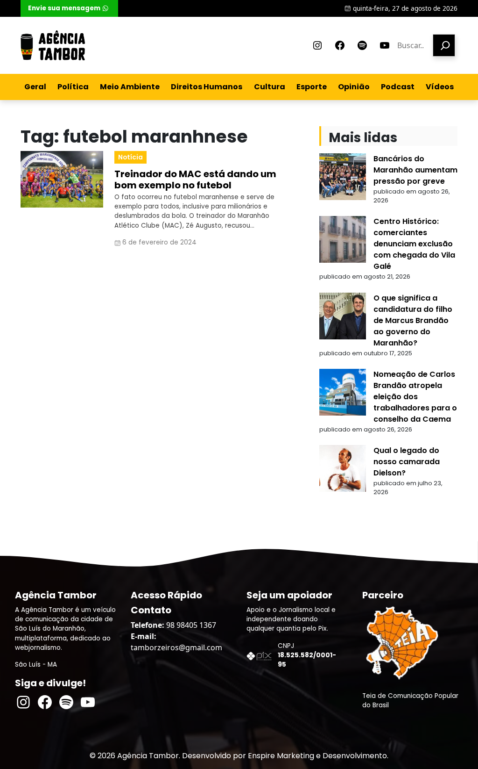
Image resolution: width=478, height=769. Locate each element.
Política (73, 86)
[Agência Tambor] (53, 45)
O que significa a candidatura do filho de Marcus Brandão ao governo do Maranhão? (412, 320)
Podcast (398, 86)
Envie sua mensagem (64, 8)
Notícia (130, 157)
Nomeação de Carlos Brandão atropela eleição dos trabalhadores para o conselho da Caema (415, 396)
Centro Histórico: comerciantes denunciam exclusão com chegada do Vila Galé (414, 244)
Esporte (311, 86)
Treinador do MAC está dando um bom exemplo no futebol (195, 179)
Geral (35, 86)
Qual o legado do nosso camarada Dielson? (406, 461)
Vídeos (440, 86)
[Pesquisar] (444, 45)
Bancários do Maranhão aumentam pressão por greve (415, 170)
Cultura (269, 86)
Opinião (354, 86)
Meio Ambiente (130, 86)
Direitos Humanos (206, 86)
